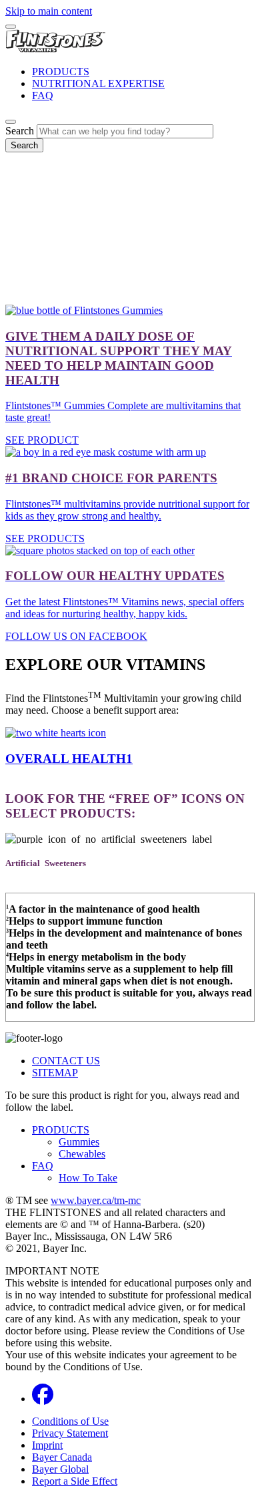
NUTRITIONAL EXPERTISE (98, 83)
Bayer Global (60, 1469)
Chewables (82, 1153)
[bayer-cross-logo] (24, 186)
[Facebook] (42, 1398)
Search (19, 130)
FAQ (42, 95)
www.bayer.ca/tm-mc (96, 1200)
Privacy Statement (70, 1433)
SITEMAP (55, 1072)
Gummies (79, 1141)
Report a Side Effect (74, 1481)
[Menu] (10, 27)
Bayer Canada (62, 1457)
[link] (130, 746)
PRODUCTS (60, 71)
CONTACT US (66, 1060)
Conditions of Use (70, 1421)
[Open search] (10, 122)
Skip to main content (48, 11)
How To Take (88, 1177)
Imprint (47, 1445)
